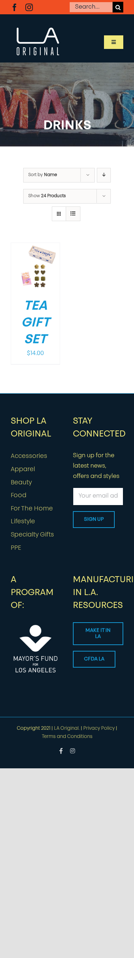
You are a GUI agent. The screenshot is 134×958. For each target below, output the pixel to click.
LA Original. (67, 728)
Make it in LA (97, 633)
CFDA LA (94, 659)
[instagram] (29, 7)
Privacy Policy (99, 728)
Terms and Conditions (67, 736)
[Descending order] (104, 175)
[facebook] (14, 7)
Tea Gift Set (35, 323)
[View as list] (73, 214)
